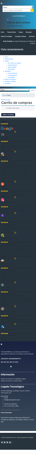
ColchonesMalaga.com (8, 391)
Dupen (21, 32)
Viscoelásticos (12, 75)
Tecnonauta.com (6, 393)
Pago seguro (22, 379)
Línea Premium (12, 65)
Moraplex (29, 32)
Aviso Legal (14, 379)
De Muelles (11, 77)
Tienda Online (11, 32)
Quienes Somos (6, 379)
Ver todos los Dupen (14, 63)
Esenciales (11, 69)
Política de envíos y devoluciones (11, 381)
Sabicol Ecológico (6, 36)
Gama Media (12, 67)
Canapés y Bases (20, 36)
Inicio (2, 32)
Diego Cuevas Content (22, 391)
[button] (8, 19)
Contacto (32, 36)
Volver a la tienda (8, 115)
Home (4, 95)
